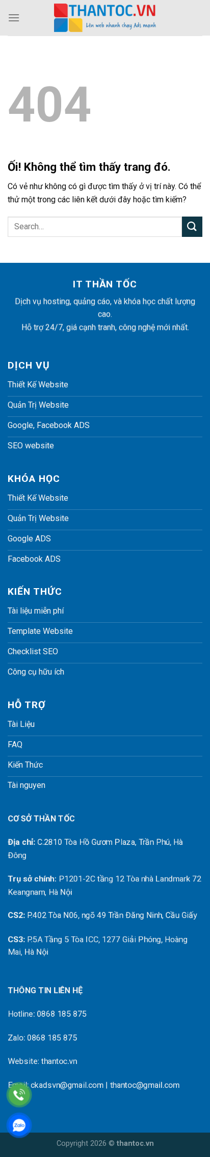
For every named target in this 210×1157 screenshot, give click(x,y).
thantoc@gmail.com (144, 1085)
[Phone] (19, 1094)
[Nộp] (192, 226)
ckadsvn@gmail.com (67, 1085)
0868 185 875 (62, 1014)
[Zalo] (19, 1125)
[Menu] (14, 17)
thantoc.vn (59, 1061)
